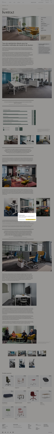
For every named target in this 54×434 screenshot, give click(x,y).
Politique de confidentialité (33, 213)
